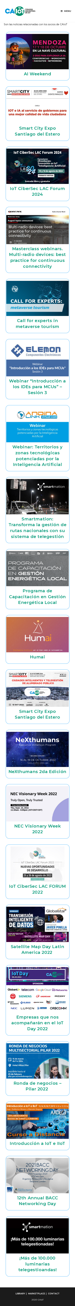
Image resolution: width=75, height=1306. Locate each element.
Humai (37, 656)
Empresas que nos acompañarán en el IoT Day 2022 (37, 1023)
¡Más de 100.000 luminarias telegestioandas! (37, 1264)
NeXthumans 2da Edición (37, 771)
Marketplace (36, 1293)
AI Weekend (37, 73)
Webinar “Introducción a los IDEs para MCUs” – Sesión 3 (37, 386)
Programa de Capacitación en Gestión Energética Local (37, 596)
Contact (53, 1293)
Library (20, 1293)
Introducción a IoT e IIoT (37, 1143)
